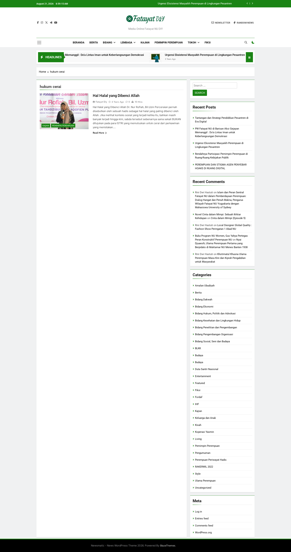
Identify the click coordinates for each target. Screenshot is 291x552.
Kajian (145, 42)
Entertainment (203, 376)
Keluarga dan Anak (205, 417)
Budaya (199, 355)
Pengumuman (202, 452)
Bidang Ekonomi (204, 306)
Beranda (78, 42)
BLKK (198, 348)
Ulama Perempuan (205, 480)
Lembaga (126, 42)
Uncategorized (203, 487)
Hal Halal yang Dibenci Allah (116, 96)
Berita (93, 42)
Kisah (198, 425)
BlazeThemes (167, 545)
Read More (98, 132)
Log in (198, 511)
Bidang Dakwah (203, 299)
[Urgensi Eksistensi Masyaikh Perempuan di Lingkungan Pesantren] (138, 59)
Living (198, 438)
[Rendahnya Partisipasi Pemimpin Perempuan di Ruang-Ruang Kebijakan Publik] (239, 59)
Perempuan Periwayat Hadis (211, 459)
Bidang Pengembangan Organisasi (214, 334)
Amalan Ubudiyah (205, 285)
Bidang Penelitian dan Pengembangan (216, 327)
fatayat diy (101, 101)
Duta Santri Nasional (206, 369)
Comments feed (204, 525)
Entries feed (201, 518)
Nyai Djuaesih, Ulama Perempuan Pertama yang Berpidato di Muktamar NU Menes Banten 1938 (221, 243)
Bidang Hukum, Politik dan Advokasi (215, 313)
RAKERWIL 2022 (204, 466)
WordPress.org (203, 532)
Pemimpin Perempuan (169, 42)
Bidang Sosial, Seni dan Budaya (212, 341)
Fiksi (208, 42)
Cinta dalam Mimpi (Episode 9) (228, 218)
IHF (197, 404)
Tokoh (192, 42)
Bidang (107, 42)
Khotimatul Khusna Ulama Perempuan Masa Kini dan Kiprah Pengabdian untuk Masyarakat (220, 258)
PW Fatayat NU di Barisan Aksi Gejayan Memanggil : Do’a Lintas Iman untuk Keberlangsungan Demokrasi (217, 132)
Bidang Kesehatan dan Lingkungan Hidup (217, 320)
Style (198, 473)
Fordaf (198, 397)
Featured (200, 383)
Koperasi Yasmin (204, 431)
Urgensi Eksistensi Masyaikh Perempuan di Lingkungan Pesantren (195, 3)
